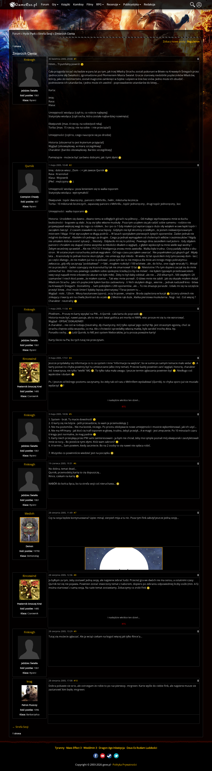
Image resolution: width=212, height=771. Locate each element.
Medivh (29, 513)
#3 (70, 308)
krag (29, 681)
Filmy (90, 4)
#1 (75, 58)
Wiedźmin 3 (90, 748)
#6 (75, 463)
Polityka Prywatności (125, 764)
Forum (45, 4)
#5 (70, 414)
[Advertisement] (106, 19)
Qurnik (29, 166)
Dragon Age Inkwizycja (112, 748)
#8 (75, 575)
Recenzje (112, 4)
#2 (70, 165)
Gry (54, 4)
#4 (70, 357)
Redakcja (149, 4)
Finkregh (29, 60)
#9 (75, 631)
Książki (65, 4)
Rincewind (29, 359)
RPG (98, 4)
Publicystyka (131, 4)
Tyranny (59, 748)
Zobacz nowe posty (174, 41)
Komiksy (78, 4)
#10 (76, 680)
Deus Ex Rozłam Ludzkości (142, 748)
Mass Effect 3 (74, 748)
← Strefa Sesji (20, 727)
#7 (75, 512)
